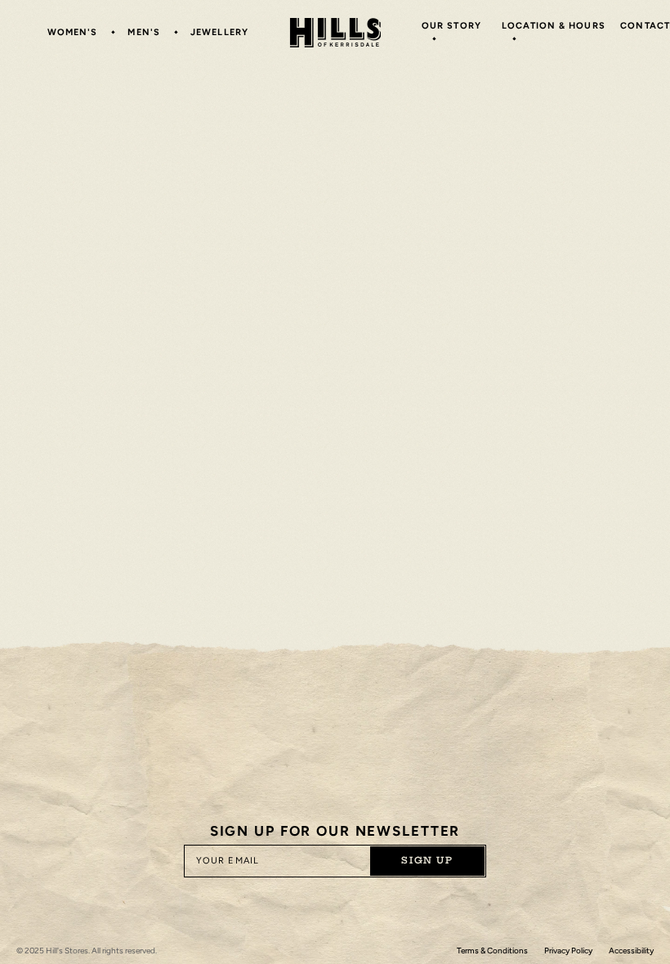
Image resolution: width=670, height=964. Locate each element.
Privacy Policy (568, 951)
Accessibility (631, 951)
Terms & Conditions (492, 951)
